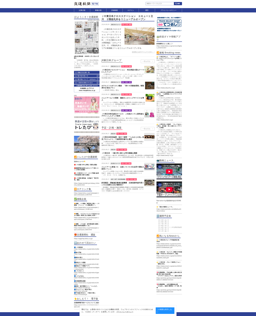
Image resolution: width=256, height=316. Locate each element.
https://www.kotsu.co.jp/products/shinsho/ (86, 283)
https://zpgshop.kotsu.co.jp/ (83, 238)
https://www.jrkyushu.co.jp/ (165, 88)
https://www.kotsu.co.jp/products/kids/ (86, 278)
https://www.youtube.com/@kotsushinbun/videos (168, 210)
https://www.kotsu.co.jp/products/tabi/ (86, 255)
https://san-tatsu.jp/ (80, 291)
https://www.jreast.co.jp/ (164, 120)
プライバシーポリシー (124, 312)
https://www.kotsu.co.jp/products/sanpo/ (86, 260)
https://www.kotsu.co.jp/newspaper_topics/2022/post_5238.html (86, 194)
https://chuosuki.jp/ (80, 294)
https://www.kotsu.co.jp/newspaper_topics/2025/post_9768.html (86, 218)
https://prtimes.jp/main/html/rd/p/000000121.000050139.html (168, 279)
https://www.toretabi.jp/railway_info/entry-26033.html (86, 184)
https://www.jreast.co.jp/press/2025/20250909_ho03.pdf (169, 257)
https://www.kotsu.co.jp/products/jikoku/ (86, 250)
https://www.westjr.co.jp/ (164, 155)
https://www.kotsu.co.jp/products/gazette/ (86, 273)
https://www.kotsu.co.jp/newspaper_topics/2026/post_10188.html (86, 208)
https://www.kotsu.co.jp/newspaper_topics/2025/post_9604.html (86, 229)
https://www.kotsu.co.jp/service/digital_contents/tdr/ (86, 268)
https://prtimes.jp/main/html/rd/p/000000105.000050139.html (168, 291)
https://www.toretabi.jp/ (82, 288)
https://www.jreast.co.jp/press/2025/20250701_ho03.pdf (169, 267)
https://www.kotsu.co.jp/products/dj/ (86, 264)
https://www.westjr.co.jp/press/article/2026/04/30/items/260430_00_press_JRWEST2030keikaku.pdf (169, 245)
